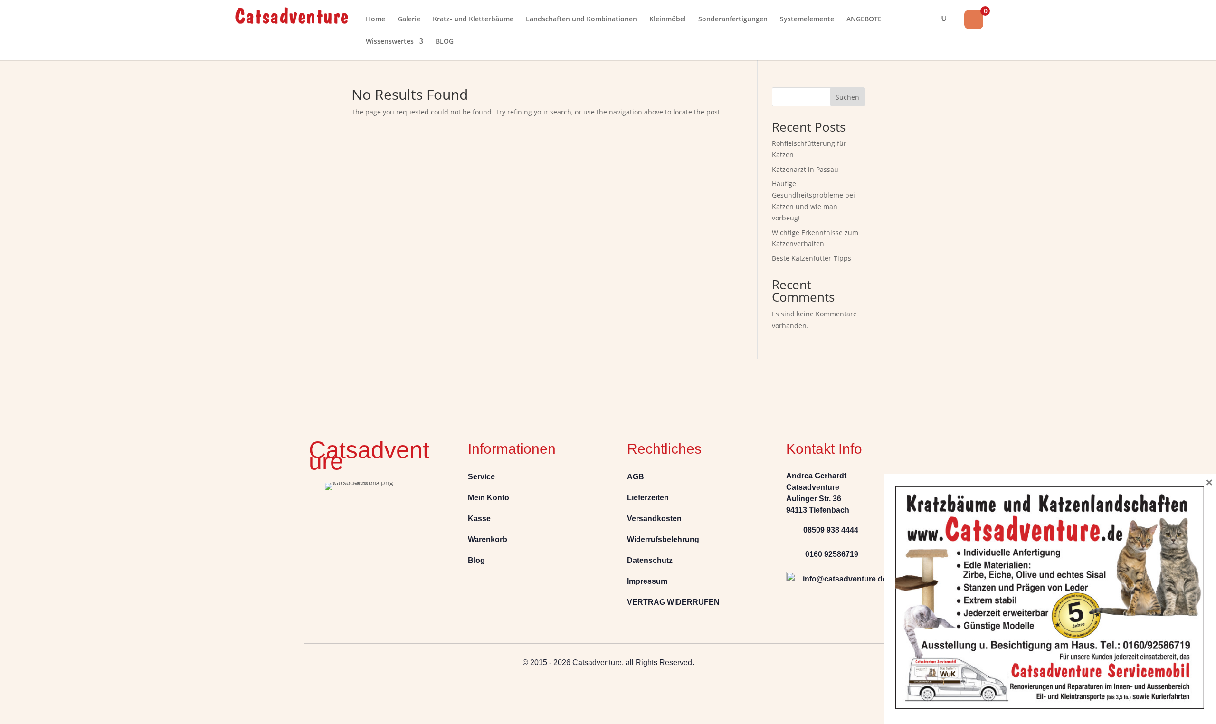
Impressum (647, 581)
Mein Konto (488, 498)
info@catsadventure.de (845, 579)
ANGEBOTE (864, 19)
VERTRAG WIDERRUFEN (673, 602)
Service (481, 477)
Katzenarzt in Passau (805, 169)
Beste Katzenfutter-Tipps (811, 258)
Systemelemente (807, 19)
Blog (476, 560)
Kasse (479, 518)
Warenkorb (487, 539)
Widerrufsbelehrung (663, 539)
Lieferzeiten (648, 498)
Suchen (847, 97)
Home (375, 19)
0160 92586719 (826, 554)
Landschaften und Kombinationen (581, 19)
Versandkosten (654, 518)
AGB (635, 477)
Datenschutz (650, 560)
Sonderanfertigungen (733, 19)
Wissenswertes (390, 42)
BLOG (445, 42)
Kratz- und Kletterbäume (473, 19)
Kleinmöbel (667, 19)
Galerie (409, 19)
